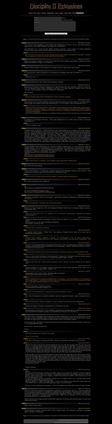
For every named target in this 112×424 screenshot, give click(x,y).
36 (83, 39)
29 (71, 39)
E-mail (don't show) (67, 20)
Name (63, 18)
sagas (61, 13)
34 (80, 39)
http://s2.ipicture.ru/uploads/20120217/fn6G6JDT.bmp (39, 156)
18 (52, 39)
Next (87, 39)
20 (55, 39)
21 (57, 39)
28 (69, 39)
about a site (32, 13)
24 (62, 39)
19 (54, 39)
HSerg (86, 420)
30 (73, 39)
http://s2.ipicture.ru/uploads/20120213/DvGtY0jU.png (39, 188)
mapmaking (50, 13)
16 (48, 39)
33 (78, 39)
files (70, 13)
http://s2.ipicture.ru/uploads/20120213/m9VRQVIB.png (39, 192)
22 (59, 39)
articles (43, 13)
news (38, 13)
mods (66, 13)
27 (68, 39)
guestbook (80, 13)
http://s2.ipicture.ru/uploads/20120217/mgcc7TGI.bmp (39, 155)
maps (56, 13)
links (74, 13)
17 (50, 39)
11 (39, 39)
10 (37, 39)
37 (85, 39)
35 (82, 39)
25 (64, 39)
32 (76, 39)
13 (42, 39)
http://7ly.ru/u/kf (28, 92)
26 (66, 39)
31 (75, 39)
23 (61, 39)
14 (44, 39)
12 (41, 39)
